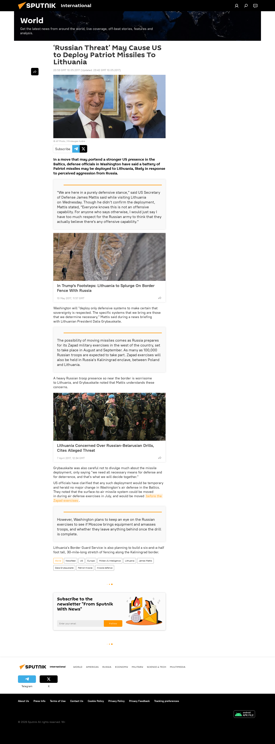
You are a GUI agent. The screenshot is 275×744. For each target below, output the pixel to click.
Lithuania (129, 560)
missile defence (104, 567)
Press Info (39, 701)
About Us (23, 701)
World (58, 560)
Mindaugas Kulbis (76, 141)
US (81, 560)
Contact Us (76, 701)
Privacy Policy (116, 701)
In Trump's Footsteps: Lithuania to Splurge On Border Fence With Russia (106, 288)
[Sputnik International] (38, 10)
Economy (121, 666)
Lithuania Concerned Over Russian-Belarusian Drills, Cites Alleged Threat (105, 448)
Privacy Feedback (139, 701)
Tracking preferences (166, 701)
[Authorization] (236, 5)
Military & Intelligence (110, 560)
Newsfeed (71, 560)
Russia (106, 666)
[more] (160, 298)
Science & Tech (156, 666)
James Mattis (145, 560)
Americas (92, 666)
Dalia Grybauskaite (64, 567)
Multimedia (177, 666)
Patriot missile (85, 567)
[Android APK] (244, 714)
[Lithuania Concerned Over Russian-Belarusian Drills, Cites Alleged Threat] (109, 417)
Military (137, 666)
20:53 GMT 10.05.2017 (66, 70)
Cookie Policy (96, 701)
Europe (91, 560)
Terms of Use (58, 701)
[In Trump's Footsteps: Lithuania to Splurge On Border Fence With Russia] (109, 257)
